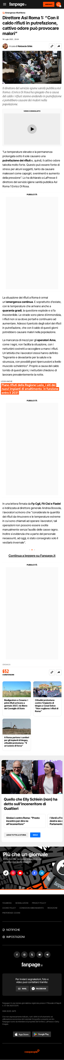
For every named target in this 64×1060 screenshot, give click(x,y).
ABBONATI (48, 4)
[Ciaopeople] (32, 1052)
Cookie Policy (9, 908)
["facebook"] (34, 873)
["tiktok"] (6, 873)
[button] (59, 46)
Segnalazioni (21, 903)
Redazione (52, 908)
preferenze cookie (11, 913)
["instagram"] (13, 873)
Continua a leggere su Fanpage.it (32, 555)
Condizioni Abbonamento (31, 908)
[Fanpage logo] (17, 4)
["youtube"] (20, 873)
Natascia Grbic (25, 46)
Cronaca (6, 664)
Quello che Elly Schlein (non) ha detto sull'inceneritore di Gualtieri (30, 804)
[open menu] (3, 4)
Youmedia (7, 903)
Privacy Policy (39, 903)
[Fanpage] (32, 964)
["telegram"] (41, 873)
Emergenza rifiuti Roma (15, 13)
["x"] (27, 873)
